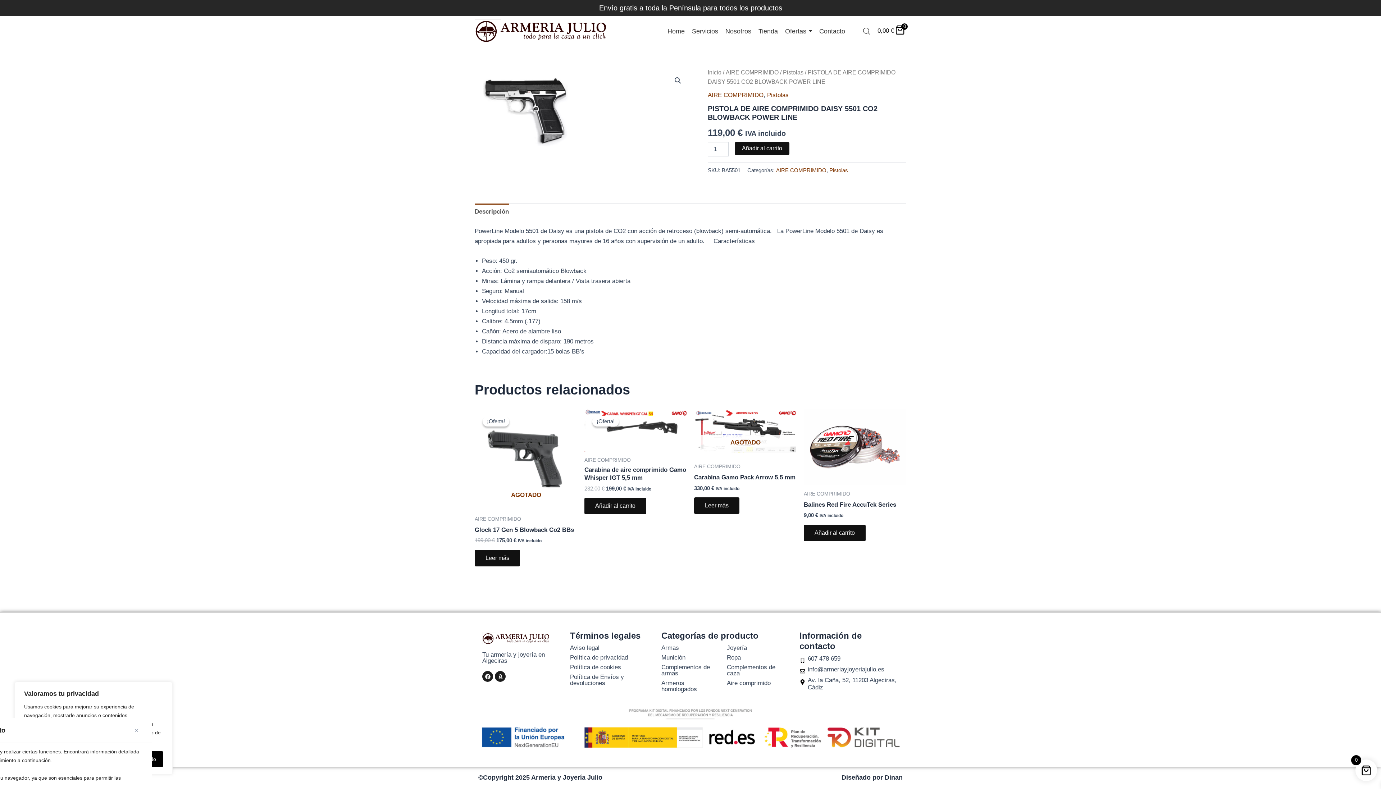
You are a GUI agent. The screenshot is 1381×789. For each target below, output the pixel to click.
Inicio (714, 72)
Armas (670, 647)
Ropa (734, 657)
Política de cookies (595, 667)
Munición (673, 657)
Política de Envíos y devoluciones (597, 680)
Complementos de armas (685, 670)
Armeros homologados (679, 686)
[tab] (492, 212)
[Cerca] (139, 730)
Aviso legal (585, 647)
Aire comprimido (749, 683)
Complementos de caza (751, 670)
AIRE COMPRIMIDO (752, 72)
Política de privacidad (599, 657)
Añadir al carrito (762, 148)
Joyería (737, 647)
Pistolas (793, 72)
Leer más (497, 558)
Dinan (894, 777)
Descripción (492, 211)
